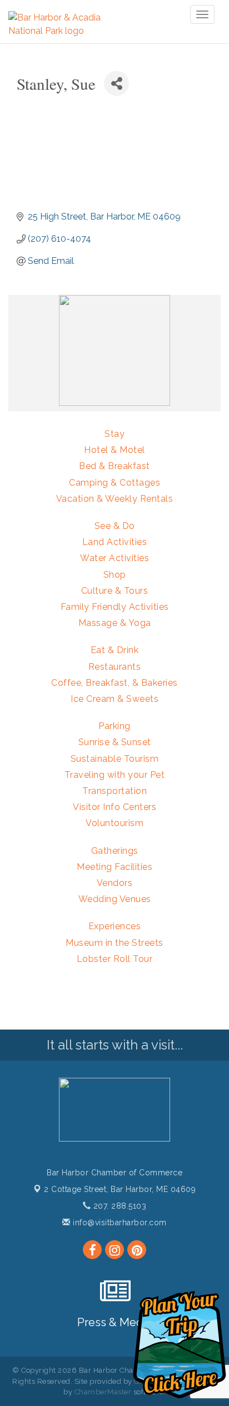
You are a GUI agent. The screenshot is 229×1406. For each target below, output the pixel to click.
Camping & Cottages (114, 482)
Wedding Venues (114, 899)
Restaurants (114, 666)
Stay (114, 434)
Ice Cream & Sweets (114, 699)
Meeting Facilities (114, 867)
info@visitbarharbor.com (119, 1222)
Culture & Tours (114, 590)
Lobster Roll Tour (115, 959)
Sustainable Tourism (115, 758)
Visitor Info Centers (114, 807)
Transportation (114, 791)
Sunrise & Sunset (114, 742)
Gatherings (114, 850)
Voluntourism (114, 823)
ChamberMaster (103, 1392)
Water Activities (114, 558)
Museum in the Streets (114, 943)
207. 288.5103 (118, 1205)
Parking (114, 726)
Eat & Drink (115, 650)
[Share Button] (116, 83)
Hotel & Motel (114, 450)
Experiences (114, 926)
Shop (114, 574)
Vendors (115, 883)
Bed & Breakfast (114, 466)
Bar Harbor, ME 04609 (120, 1189)
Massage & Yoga (114, 623)
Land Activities (114, 542)
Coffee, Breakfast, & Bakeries (114, 682)
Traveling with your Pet (114, 775)
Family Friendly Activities (115, 607)
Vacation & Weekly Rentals (114, 498)
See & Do (114, 526)
